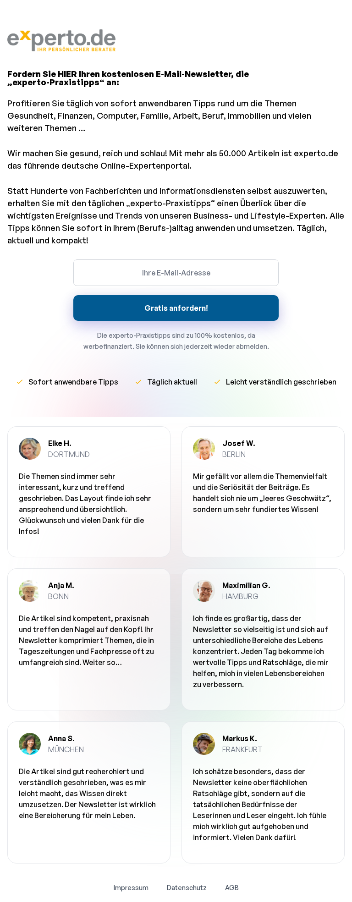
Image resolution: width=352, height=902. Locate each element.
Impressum (131, 887)
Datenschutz (187, 887)
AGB (232, 887)
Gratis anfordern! (176, 308)
